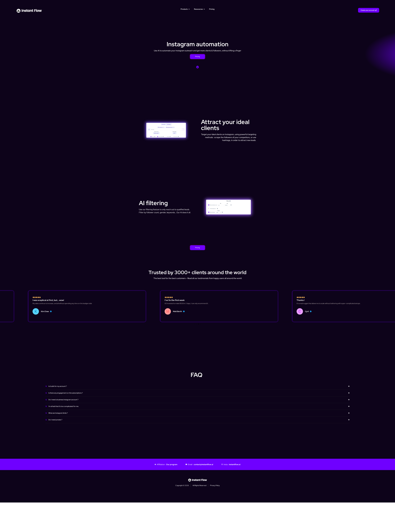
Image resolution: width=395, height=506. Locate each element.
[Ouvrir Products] (189, 9)
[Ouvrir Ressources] (204, 9)
